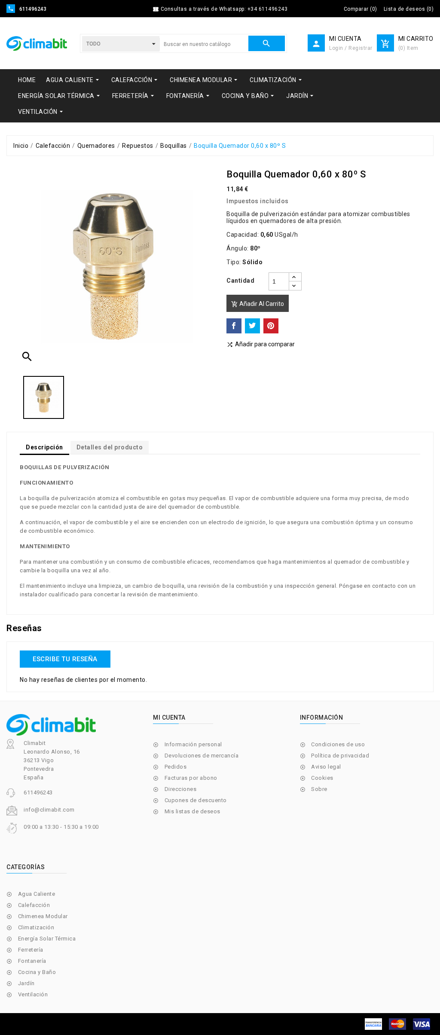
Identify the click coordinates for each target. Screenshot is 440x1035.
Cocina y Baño (37, 972)
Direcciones (181, 789)
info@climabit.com (49, 809)
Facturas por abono (191, 778)
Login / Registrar (351, 48)
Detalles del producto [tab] (109, 447)
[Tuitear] (252, 325)
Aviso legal (326, 766)
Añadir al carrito (257, 304)
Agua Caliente (36, 894)
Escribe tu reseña (65, 659)
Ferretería (30, 949)
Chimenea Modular (43, 916)
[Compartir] (233, 325)
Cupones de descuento (196, 800)
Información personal (193, 744)
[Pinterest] (270, 325)
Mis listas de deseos (192, 811)
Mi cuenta (169, 717)
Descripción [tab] (44, 447)
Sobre (319, 789)
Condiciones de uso (338, 744)
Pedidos (176, 766)
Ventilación (33, 994)
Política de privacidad (340, 755)
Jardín (26, 983)
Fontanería (32, 961)
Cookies (322, 778)
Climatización (36, 927)
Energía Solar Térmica (47, 938)
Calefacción (34, 905)
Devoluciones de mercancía (202, 755)
